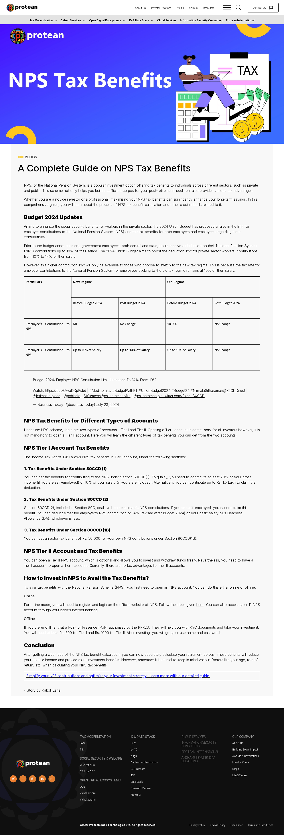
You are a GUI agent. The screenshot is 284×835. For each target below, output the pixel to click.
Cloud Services (166, 20)
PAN (82, 743)
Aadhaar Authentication (144, 762)
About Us (140, 8)
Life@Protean (240, 775)
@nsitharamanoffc (115, 396)
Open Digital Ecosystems (105, 20)
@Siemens (92, 396)
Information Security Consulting (201, 20)
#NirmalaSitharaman (207, 390)
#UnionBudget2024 (154, 390)
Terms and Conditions (260, 825)
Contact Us (259, 7)
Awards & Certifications (245, 756)
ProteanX (136, 794)
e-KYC (134, 749)
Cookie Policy (217, 825)
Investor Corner (241, 762)
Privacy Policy (197, 825)
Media (180, 8)
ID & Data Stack (139, 20)
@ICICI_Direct (234, 390)
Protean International (240, 20)
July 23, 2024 (107, 404)
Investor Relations (161, 8)
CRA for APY (87, 771)
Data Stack (137, 781)
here (199, 604)
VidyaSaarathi (88, 799)
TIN (82, 749)
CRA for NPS (87, 765)
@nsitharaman (145, 396)
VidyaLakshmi (88, 793)
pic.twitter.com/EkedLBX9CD (181, 396)
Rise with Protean (141, 788)
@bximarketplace (46, 396)
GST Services (138, 769)
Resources (209, 8)
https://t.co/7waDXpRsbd (65, 390)
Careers (193, 8)
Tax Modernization (41, 20)
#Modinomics (100, 390)
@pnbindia (72, 396)
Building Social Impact (245, 749)
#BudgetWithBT (125, 390)
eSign (134, 756)
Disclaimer (237, 825)
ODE (82, 786)
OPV (133, 743)
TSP (133, 775)
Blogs (235, 769)
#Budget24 (180, 390)
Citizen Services (71, 20)
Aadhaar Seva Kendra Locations (198, 759)
